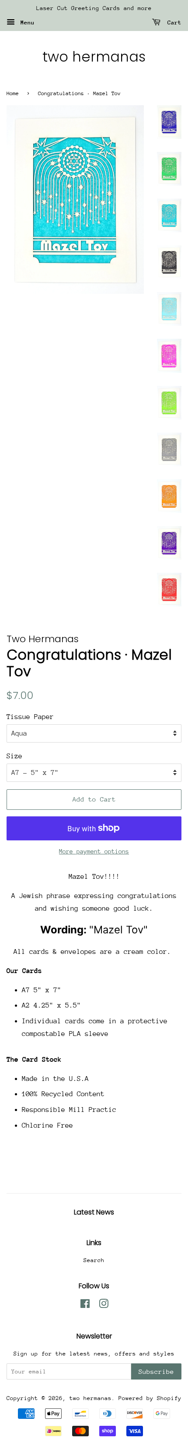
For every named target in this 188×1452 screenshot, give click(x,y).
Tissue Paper (30, 717)
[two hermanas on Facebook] (85, 1305)
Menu (26, 22)
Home (13, 93)
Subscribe (156, 1371)
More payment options (94, 851)
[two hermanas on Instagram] (103, 1305)
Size (14, 756)
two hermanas (94, 56)
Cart (172, 22)
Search (94, 1260)
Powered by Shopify (149, 1398)
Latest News (94, 1212)
